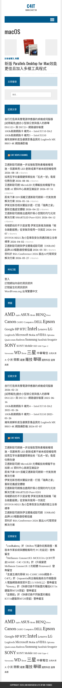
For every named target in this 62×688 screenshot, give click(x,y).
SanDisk (42, 339)
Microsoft (21, 335)
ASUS (25, 314)
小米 (10, 360)
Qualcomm (10, 339)
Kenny (10, 586)
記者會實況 (9, 58)
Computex (29, 322)
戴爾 (22, 359)
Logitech (10, 335)
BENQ (41, 314)
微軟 (17, 360)
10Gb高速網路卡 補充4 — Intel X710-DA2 (28, 131)
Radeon (20, 339)
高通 (6, 364)
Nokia (32, 334)
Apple (18, 315)
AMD (10, 314)
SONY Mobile (25, 346)
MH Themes (47, 685)
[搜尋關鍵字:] (31, 94)
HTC (23, 329)
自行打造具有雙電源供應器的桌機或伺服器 (29, 119)
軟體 (17, 58)
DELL (38, 322)
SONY (10, 345)
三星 (31, 352)
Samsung (31, 339)
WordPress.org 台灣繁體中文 (21, 291)
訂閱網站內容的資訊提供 (19, 283)
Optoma (50, 335)
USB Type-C (43, 346)
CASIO (20, 322)
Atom (32, 315)
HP (17, 329)
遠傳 (53, 360)
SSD (35, 346)
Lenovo (42, 329)
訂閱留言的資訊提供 (16, 287)
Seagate (52, 339)
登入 (7, 279)
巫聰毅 (11, 594)
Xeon (23, 353)
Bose (48, 315)
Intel (32, 329)
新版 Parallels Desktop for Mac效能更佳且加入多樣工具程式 (31, 65)
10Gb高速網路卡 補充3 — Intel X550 (25, 135)
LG (50, 328)
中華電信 (42, 353)
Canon (10, 321)
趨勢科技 (46, 360)
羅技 (29, 359)
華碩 (37, 359)
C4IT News (15, 437)
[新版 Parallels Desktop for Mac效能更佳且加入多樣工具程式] (31, 53)
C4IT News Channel (19, 155)
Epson (49, 321)
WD (17, 352)
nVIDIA (41, 335)
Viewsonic (9, 353)
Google (9, 329)
